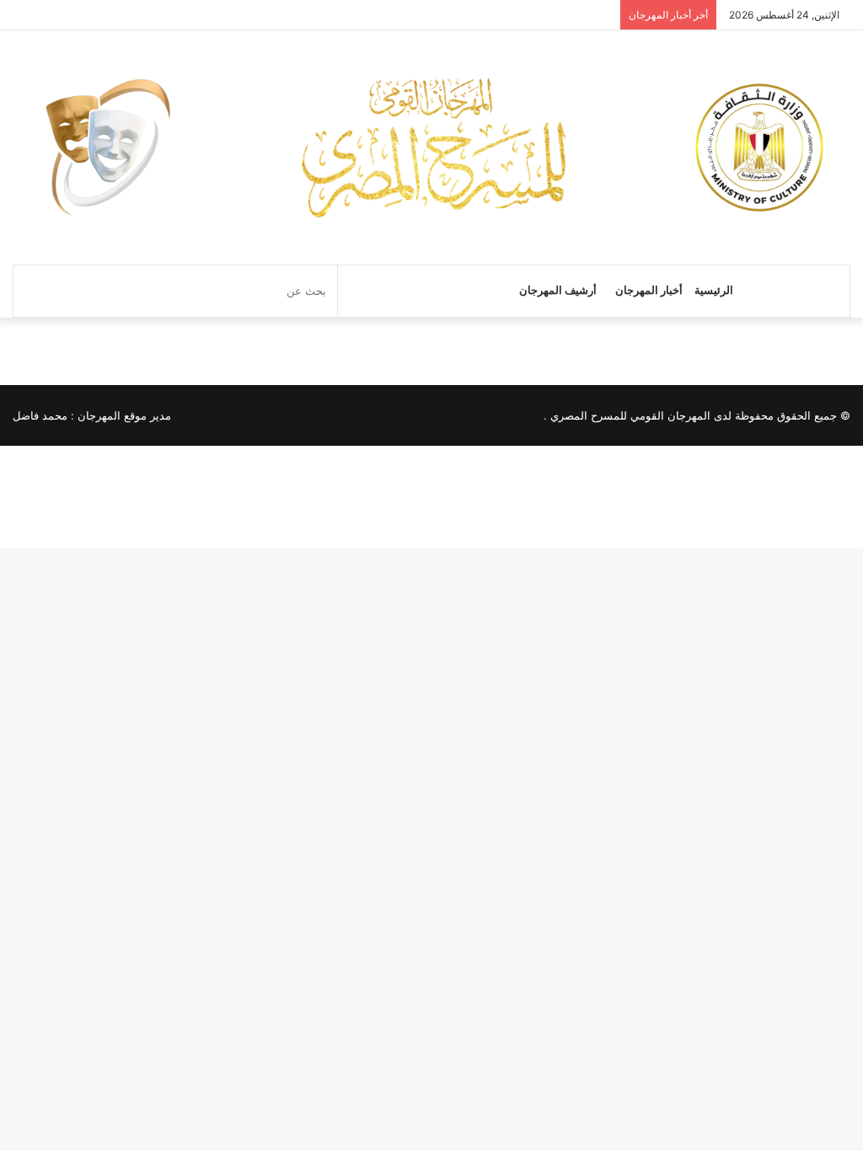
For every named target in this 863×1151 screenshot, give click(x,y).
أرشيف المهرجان (558, 290)
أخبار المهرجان (649, 290)
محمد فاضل (40, 415)
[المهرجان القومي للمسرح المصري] (431, 147)
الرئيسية (713, 290)
